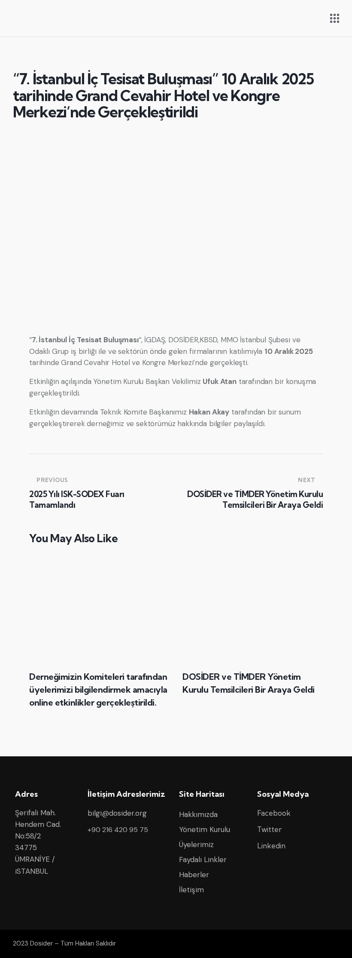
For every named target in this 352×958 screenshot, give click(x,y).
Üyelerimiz (196, 844)
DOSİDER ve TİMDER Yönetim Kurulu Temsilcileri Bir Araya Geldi (248, 683)
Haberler (194, 874)
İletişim (191, 889)
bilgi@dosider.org (117, 813)
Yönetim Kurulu (204, 829)
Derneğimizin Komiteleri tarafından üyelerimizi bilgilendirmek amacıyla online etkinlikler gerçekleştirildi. (98, 689)
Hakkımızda (198, 814)
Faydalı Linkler (203, 859)
